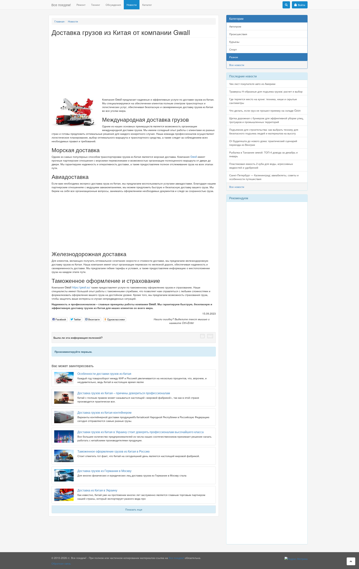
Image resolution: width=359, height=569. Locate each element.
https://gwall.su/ (81, 287)
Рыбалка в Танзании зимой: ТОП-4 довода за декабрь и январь (263, 154)
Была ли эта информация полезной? (78, 337)
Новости (132, 5)
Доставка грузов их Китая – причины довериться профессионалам (123, 393)
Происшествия (238, 34)
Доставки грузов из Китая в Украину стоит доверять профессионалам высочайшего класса (140, 432)
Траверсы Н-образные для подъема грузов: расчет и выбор (266, 91)
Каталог (147, 5)
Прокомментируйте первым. (73, 351)
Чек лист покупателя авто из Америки (252, 84)
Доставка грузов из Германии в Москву (104, 471)
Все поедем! (61, 4)
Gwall (193, 157)
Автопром (235, 26)
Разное (233, 57)
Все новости (236, 65)
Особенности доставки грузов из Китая (104, 373)
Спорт (233, 49)
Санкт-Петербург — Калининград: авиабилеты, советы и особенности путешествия (264, 177)
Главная (59, 21)
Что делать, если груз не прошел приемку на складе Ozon (265, 110)
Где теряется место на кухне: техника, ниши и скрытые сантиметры (263, 101)
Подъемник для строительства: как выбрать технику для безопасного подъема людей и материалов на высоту (263, 131)
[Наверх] (351, 561)
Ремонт (80, 5)
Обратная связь (61, 563)
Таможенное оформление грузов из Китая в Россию (113, 451)
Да (202, 336)
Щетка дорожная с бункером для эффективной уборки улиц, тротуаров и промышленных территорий (266, 120)
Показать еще (133, 509)
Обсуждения (113, 5)
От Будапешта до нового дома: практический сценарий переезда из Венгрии (263, 143)
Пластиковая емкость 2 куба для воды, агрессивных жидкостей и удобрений (261, 165)
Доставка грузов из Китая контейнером (104, 412)
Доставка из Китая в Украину (97, 490)
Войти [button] (301, 5)
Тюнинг (95, 5)
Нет (210, 336)
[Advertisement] (134, 67)
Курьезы (234, 42)
